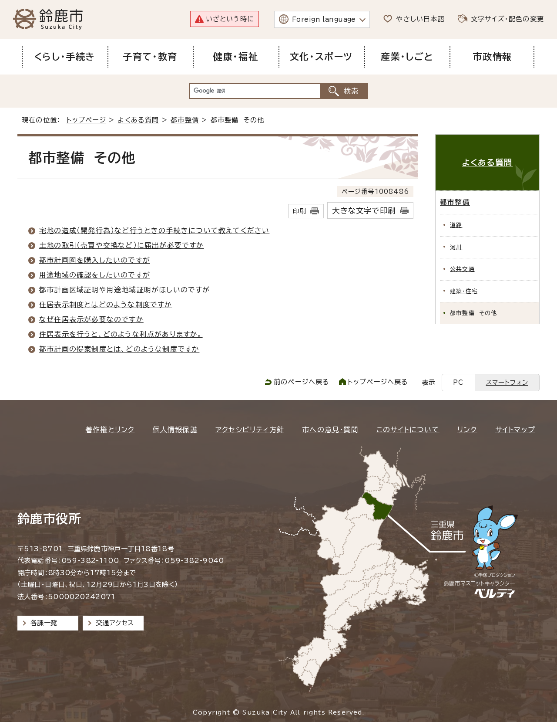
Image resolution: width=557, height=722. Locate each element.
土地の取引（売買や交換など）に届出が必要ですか (121, 245)
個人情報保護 (175, 429)
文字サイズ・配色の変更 (507, 19)
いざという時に (230, 19)
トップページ (86, 120)
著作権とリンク (109, 429)
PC (458, 382)
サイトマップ (515, 429)
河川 (456, 247)
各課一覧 (43, 623)
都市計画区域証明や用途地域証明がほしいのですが (124, 289)
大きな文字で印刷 (364, 210)
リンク (467, 429)
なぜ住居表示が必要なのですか (91, 319)
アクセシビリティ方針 (249, 429)
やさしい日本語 (420, 19)
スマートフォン (507, 382)
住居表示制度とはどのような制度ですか (105, 304)
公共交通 (462, 269)
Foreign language (324, 19)
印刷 (299, 211)
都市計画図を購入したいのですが (94, 260)
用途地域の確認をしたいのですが (94, 274)
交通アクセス (115, 623)
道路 (456, 225)
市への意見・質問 (330, 429)
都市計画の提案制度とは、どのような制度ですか (119, 349)
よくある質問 (138, 120)
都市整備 (185, 120)
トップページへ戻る (378, 382)
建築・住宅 (464, 291)
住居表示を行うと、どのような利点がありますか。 (121, 334)
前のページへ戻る (302, 382)
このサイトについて (408, 429)
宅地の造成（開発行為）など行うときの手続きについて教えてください (154, 230)
